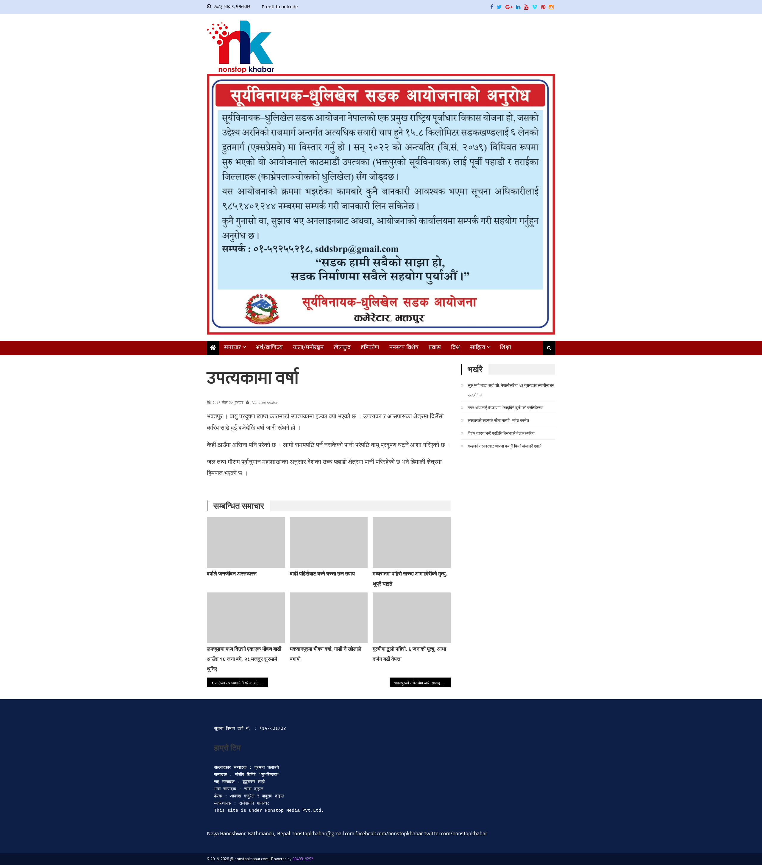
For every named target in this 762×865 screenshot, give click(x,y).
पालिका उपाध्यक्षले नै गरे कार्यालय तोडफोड (241, 683)
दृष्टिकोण (370, 347)
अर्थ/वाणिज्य (269, 347)
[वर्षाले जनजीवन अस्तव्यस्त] (246, 542)
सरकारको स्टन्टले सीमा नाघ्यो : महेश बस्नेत (498, 420)
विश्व (455, 347)
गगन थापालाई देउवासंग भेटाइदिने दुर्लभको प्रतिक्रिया (505, 407)
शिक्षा (505, 347)
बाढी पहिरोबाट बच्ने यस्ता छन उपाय (322, 574)
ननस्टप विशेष (404, 347)
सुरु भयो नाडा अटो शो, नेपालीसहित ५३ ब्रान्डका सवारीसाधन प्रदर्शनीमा (511, 390)
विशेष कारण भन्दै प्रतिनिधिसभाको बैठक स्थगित (501, 433)
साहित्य (477, 347)
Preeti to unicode (280, 7)
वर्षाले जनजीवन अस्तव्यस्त (232, 574)
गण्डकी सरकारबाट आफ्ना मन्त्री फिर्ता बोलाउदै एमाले (504, 446)
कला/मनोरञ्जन (308, 347)
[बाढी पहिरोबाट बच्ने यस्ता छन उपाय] (329, 542)
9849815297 (302, 859)
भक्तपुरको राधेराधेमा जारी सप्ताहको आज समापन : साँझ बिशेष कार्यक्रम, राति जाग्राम (422, 683)
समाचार (232, 347)
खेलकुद (342, 347)
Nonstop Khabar (265, 402)
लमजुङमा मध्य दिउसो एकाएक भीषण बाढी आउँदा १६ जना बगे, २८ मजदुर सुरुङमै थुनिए (244, 659)
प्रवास (435, 347)
